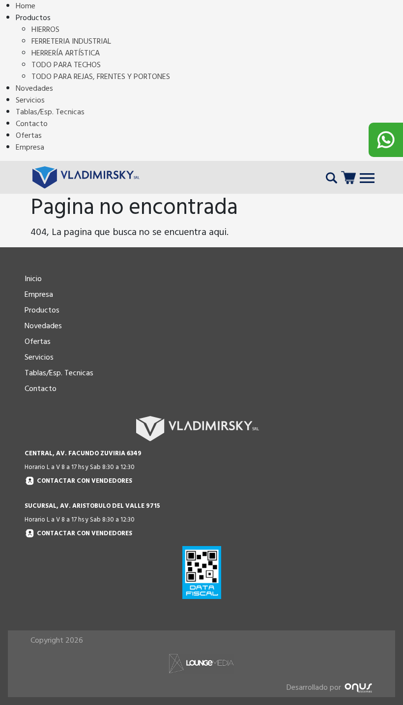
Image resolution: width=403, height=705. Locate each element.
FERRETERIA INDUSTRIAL (71, 41)
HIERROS (45, 29)
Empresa (30, 147)
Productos (42, 310)
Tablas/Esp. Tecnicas (50, 111)
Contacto (32, 123)
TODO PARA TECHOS (66, 64)
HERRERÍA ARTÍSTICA (65, 53)
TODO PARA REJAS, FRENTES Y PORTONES (100, 76)
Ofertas (29, 135)
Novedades (34, 88)
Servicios (30, 100)
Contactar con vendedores (84, 481)
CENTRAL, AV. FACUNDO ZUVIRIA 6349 (83, 453)
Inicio (33, 278)
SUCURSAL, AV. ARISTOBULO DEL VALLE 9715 (92, 505)
